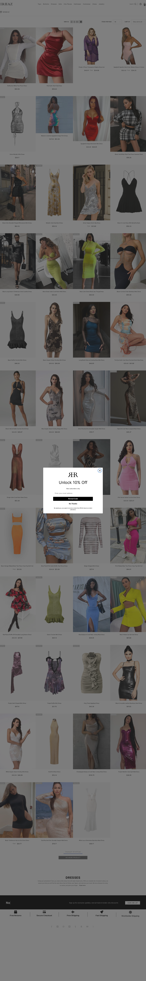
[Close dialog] (100, 471)
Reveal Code (73, 499)
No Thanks (73, 504)
